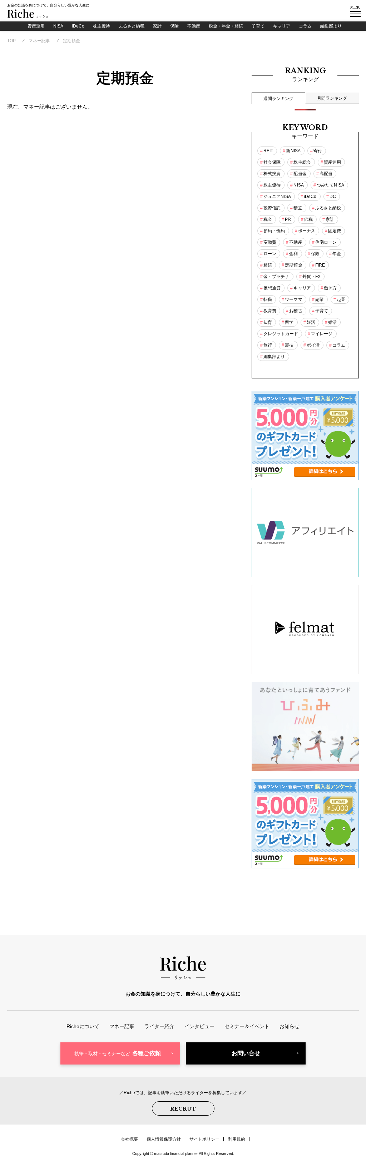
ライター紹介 (159, 1026)
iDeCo (78, 26)
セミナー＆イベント (246, 1026)
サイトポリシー (204, 1139)
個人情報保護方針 (164, 1139)
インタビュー (199, 1026)
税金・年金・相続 (226, 26)
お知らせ (290, 1026)
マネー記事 (39, 40)
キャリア (281, 26)
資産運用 (36, 26)
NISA (58, 26)
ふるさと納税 (131, 26)
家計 (157, 26)
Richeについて (82, 1026)
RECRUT (183, 1109)
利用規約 (236, 1139)
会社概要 (129, 1139)
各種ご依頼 (117, 1053)
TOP (11, 40)
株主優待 (101, 26)
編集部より (331, 26)
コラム (305, 26)
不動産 (193, 26)
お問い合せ (246, 1053)
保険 (174, 26)
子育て (258, 26)
